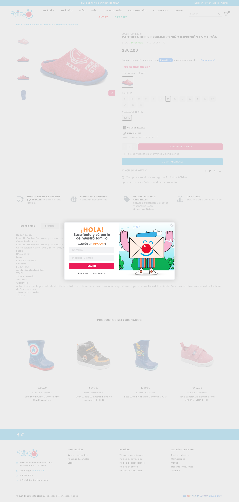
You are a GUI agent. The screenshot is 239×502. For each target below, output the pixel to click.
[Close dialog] (171, 225)
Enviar (91, 266)
